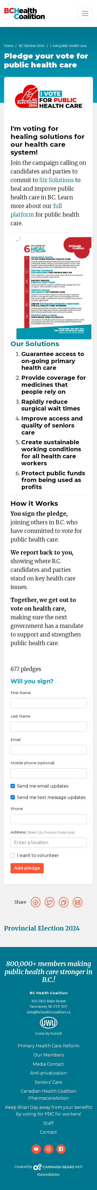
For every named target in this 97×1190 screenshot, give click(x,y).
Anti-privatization (48, 1073)
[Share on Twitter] (49, 902)
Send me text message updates (51, 797)
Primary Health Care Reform (48, 1045)
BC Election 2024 (31, 46)
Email (15, 739)
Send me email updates (42, 786)
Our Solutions (35, 344)
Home (8, 46)
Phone (17, 808)
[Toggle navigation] (85, 13)
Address (43, 832)
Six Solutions (56, 180)
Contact (48, 1132)
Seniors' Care (48, 1082)
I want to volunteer (38, 855)
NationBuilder (48, 1174)
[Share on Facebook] (35, 902)
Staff (48, 1123)
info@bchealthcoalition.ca (48, 1012)
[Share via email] (77, 902)
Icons (40, 1033)
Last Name (20, 716)
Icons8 (56, 1033)
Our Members (48, 1055)
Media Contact (48, 1064)
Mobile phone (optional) (32, 763)
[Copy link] (63, 902)
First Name (21, 692)
